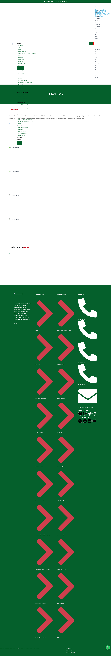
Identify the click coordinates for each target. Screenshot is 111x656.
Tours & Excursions (22, 98)
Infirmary (20, 78)
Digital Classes (21, 49)
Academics (20, 84)
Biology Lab (20, 65)
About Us (20, 45)
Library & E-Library (22, 76)
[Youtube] (94, 421)
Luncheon (20, 68)
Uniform (20, 117)
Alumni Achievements (23, 113)
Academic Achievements (24, 106)
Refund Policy (21, 135)
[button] (94, 5)
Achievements (21, 102)
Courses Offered (22, 131)
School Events (21, 94)
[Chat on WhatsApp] (108, 647)
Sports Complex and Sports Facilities (27, 53)
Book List (20, 123)
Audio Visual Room (22, 51)
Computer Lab (21, 57)
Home (19, 43)
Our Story (16, 323)
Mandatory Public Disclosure (25, 90)
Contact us (20, 137)
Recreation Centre (22, 80)
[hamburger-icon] (91, 43)
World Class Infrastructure (24, 88)
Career (19, 139)
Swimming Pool (21, 70)
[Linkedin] (94, 414)
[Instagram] (85, 414)
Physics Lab (20, 61)
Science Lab (21, 59)
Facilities (20, 47)
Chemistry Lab (21, 63)
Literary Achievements (23, 111)
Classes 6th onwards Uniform (25, 121)
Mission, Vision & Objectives (25, 82)
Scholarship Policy (22, 133)
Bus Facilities (21, 72)
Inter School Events (22, 96)
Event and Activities (22, 92)
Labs (19, 55)
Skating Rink (21, 74)
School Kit (20, 115)
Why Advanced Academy (24, 86)
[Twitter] (90, 414)
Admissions (20, 129)
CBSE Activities (21, 100)
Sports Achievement (23, 104)
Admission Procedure (23, 127)
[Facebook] (80, 414)
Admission (20, 125)
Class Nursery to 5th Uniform (25, 119)
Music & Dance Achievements (25, 109)
